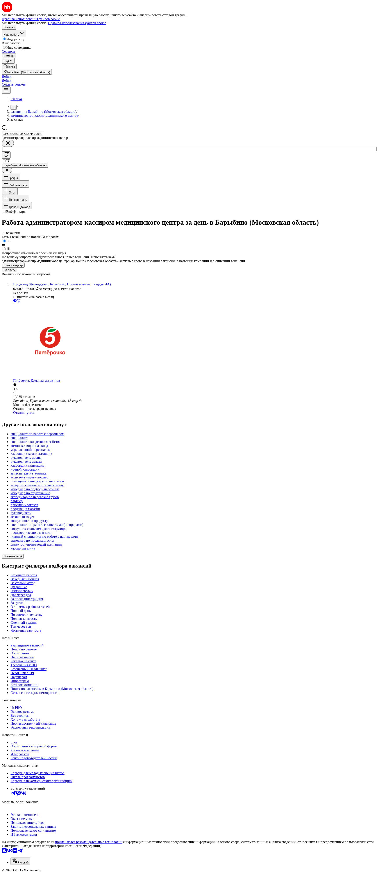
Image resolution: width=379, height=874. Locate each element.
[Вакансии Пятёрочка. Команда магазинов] (194, 341)
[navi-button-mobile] (6, 90)
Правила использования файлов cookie (77, 23)
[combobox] (22, 133)
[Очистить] (8, 143)
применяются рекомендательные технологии (88, 842)
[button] (6, 76)
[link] (9, 66)
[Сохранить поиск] (6, 155)
